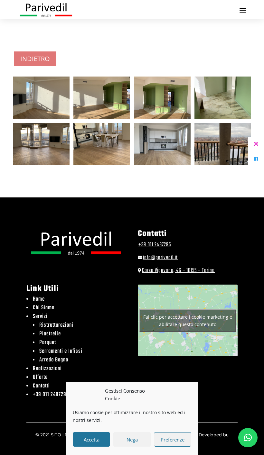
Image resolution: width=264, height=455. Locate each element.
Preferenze (172, 439)
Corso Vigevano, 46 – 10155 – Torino (178, 270)
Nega (132, 439)
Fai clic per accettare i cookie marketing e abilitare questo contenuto (187, 320)
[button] (248, 437)
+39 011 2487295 (154, 245)
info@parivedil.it (160, 257)
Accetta (91, 439)
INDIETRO (35, 58)
